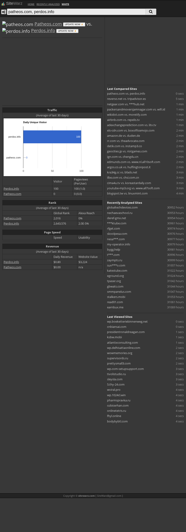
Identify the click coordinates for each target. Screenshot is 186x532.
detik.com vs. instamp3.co (124, 146)
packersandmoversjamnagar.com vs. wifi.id (136, 109)
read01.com (115, 302)
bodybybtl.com (117, 421)
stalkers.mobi (116, 297)
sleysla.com (114, 379)
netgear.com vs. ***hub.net (125, 104)
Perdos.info (43, 30)
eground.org (115, 276)
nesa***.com (116, 239)
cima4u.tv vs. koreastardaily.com (129, 183)
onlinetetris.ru (116, 411)
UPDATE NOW (73, 24)
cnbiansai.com (116, 327)
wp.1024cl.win (116, 395)
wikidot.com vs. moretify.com (127, 115)
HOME (31, 4)
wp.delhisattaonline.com (123, 348)
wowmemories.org (119, 353)
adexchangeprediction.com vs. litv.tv (131, 125)
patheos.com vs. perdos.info (126, 93)
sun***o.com (116, 265)
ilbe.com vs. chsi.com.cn (123, 177)
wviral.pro (113, 390)
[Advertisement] (52, 71)
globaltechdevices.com (122, 207)
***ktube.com (116, 223)
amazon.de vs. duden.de (123, 136)
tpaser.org (114, 281)
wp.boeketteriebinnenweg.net (127, 321)
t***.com (113, 255)
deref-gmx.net (116, 218)
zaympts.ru (114, 260)
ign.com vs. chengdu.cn (122, 157)
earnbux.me (115, 307)
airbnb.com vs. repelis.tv (123, 120)
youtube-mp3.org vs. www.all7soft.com (133, 188)
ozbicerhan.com (118, 405)
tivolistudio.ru (116, 374)
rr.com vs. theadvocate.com (125, 141)
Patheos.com (48, 24)
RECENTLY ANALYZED (48, 4)
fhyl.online (114, 416)
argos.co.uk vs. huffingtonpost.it (129, 167)
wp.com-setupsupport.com (125, 369)
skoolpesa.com (117, 234)
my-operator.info (118, 244)
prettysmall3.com (119, 363)
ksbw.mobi (114, 337)
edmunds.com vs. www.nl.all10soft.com (133, 162)
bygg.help (113, 249)
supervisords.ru (117, 358)
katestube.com (117, 270)
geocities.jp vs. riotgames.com (127, 151)
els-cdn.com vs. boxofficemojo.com (130, 130)
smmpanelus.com (119, 292)
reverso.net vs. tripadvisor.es (126, 99)
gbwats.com (115, 286)
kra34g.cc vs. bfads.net (122, 172)
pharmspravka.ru (118, 400)
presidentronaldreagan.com (126, 332)
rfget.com (113, 228)
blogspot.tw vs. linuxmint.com (127, 193)
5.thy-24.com (116, 384)
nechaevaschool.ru (119, 213)
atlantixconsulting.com (122, 342)
